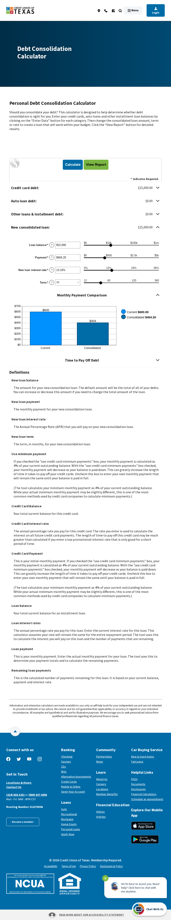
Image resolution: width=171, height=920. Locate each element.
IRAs (64, 771)
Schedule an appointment (148, 799)
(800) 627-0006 (38, 795)
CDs (63, 766)
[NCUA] (30, 884)
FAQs (134, 779)
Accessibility (50, 866)
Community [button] (106, 749)
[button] (85, 188)
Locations (102, 789)
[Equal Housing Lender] (69, 883)
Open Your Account (77, 791)
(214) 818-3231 (15, 795)
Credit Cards (69, 781)
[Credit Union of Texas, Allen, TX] (20, 10)
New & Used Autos (142, 756)
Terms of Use (69, 866)
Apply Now (67, 834)
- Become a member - (23, 821)
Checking (67, 756)
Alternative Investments (76, 776)
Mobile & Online (70, 786)
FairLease (148, 761)
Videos (100, 812)
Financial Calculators (143, 794)
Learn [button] (101, 772)
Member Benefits (107, 794)
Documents (138, 784)
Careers (101, 784)
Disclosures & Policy (111, 866)
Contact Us (13, 787)
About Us (101, 779)
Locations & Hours (18, 783)
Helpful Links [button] (142, 772)
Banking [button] (68, 749)
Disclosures (138, 789)
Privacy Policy (88, 866)
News (99, 761)
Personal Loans (70, 829)
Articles (101, 817)
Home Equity (69, 824)
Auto (64, 809)
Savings (66, 761)
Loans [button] (66, 802)
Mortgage (67, 819)
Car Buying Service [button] (146, 749)
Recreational (69, 814)
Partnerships (104, 756)
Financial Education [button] (112, 804)
